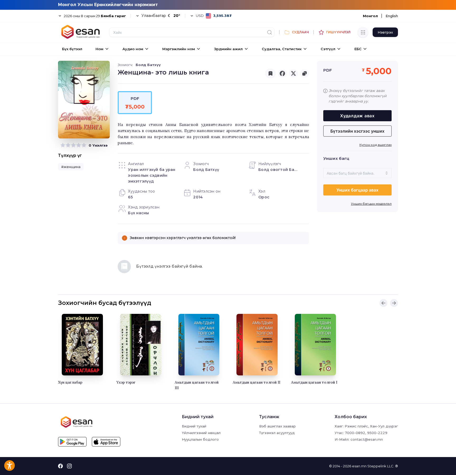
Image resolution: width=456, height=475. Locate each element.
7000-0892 (355, 433)
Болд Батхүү (148, 65)
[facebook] (282, 73)
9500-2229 (377, 433)
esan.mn (359, 466)
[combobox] (357, 173)
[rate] (62, 145)
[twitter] (293, 73)
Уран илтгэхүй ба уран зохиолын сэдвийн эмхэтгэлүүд (151, 175)
